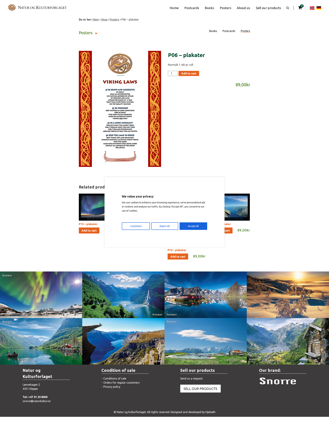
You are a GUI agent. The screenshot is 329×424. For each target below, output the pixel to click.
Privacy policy (111, 386)
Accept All (193, 226)
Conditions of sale (114, 378)
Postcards (191, 8)
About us (243, 8)
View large (20, 311)
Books (209, 8)
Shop (104, 19)
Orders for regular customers (121, 382)
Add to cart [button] (89, 230)
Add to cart (188, 73)
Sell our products (268, 8)
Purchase (57, 311)
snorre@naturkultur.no (37, 401)
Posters (225, 8)
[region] (164, 212)
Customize (136, 226)
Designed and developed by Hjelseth (193, 412)
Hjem (96, 19)
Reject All (165, 226)
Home (174, 8)
